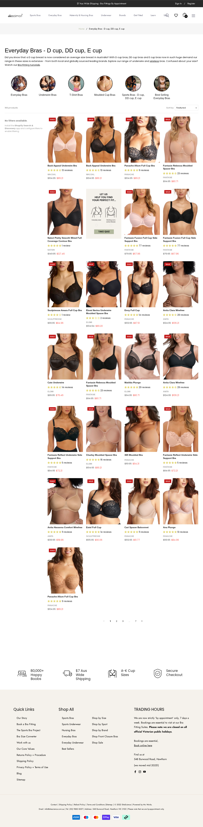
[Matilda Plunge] (142, 356)
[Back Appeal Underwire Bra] (65, 139)
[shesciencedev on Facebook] (135, 771)
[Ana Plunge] (180, 501)
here (149, 745)
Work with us (23, 742)
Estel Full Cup (93, 527)
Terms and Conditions (96, 804)
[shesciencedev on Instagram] (140, 771)
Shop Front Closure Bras (105, 736)
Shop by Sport (99, 724)
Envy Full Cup (132, 310)
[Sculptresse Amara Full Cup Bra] (65, 284)
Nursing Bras (68, 730)
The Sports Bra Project (28, 730)
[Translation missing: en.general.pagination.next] (142, 621)
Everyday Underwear (73, 742)
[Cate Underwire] (65, 356)
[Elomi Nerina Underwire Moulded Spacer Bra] (103, 284)
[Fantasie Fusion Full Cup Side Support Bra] (142, 212)
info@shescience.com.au (54, 809)
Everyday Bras (69, 736)
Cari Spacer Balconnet (136, 527)
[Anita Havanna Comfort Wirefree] (65, 501)
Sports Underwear (71, 724)
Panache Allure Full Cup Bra (139, 165)
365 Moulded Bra (133, 455)
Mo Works (147, 804)
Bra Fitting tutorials (29, 65)
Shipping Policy (25, 761)
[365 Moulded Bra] (142, 429)
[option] (33, 674)
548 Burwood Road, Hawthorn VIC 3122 (109, 809)
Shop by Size (99, 718)
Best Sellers (68, 749)
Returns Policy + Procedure (31, 755)
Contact (54, 804)
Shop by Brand (100, 730)
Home (81, 28)
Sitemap (21, 779)
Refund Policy (79, 804)
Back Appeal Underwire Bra (62, 165)
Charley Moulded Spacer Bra (101, 455)
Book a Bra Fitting (26, 724)
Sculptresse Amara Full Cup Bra (65, 310)
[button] (55, 170)
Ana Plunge (169, 527)
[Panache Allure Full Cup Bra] (142, 139)
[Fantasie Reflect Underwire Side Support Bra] (65, 429)
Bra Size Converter (26, 736)
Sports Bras (68, 718)
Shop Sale (97, 742)
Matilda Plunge (132, 382)
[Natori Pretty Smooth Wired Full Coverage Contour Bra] (65, 212)
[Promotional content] (103, 214)
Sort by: (170, 108)
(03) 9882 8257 (76, 809)
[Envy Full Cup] (142, 284)
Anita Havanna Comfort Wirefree (65, 527)
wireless (154, 61)
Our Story (22, 718)
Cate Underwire (56, 382)
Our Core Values (25, 749)
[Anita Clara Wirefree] (180, 284)
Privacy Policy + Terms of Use (32, 767)
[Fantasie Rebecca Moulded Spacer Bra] (180, 139)
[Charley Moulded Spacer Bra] (103, 429)
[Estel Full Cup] (103, 501)
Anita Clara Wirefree (173, 310)
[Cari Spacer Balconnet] (142, 501)
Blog (19, 773)
